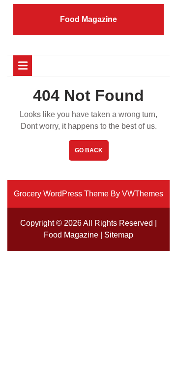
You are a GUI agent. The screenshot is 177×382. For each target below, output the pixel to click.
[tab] (22, 65)
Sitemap (118, 235)
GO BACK (92, 153)
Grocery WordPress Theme (61, 194)
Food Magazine (88, 19)
